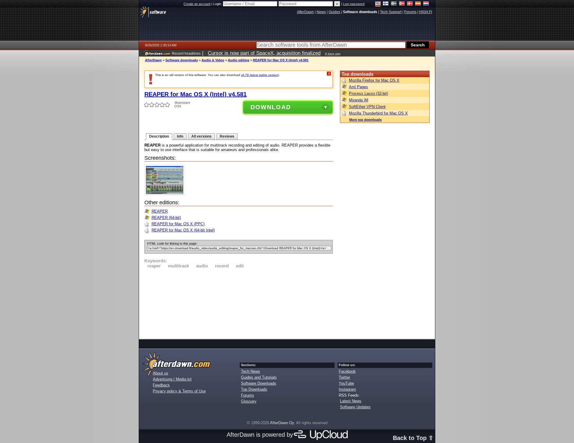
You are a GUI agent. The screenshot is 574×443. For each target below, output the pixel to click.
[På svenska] (394, 4)
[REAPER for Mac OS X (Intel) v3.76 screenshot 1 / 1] (166, 194)
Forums (247, 395)
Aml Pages (358, 87)
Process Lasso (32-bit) (368, 93)
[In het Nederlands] (426, 4)
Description (159, 136)
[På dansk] (410, 4)
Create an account (197, 4)
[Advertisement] (238, 303)
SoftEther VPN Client (367, 106)
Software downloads (181, 60)
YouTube (346, 383)
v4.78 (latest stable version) (260, 75)
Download (271, 107)
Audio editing (238, 60)
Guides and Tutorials (259, 377)
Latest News (350, 401)
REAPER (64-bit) (166, 217)
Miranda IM (358, 100)
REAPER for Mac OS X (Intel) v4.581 (281, 60)
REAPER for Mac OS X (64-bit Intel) (183, 230)
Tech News (250, 371)
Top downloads (357, 73)
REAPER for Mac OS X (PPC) (178, 224)
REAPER (160, 211)
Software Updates (355, 407)
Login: (218, 4)
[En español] (418, 4)
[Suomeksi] (386, 4)
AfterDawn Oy (282, 423)
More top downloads (365, 119)
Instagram (347, 389)
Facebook (347, 371)
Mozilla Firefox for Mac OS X (374, 80)
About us (160, 373)
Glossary (249, 401)
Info (180, 136)
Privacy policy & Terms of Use (179, 391)
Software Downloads (258, 383)
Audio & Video (212, 60)
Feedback (161, 385)
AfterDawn (153, 60)
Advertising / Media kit (172, 379)
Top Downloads (254, 389)
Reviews (227, 136)
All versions (201, 136)
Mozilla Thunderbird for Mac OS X (378, 113)
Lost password (353, 4)
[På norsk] (402, 4)
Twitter (344, 377)
